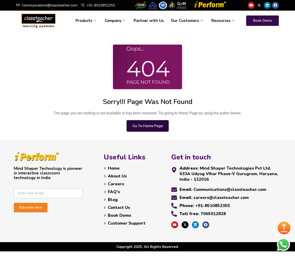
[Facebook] (275, 5)
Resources (221, 20)
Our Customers (185, 20)
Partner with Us (149, 20)
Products (84, 20)
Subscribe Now (30, 207)
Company (113, 20)
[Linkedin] (267, 5)
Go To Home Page (147, 125)
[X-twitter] (259, 5)
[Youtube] (251, 5)
